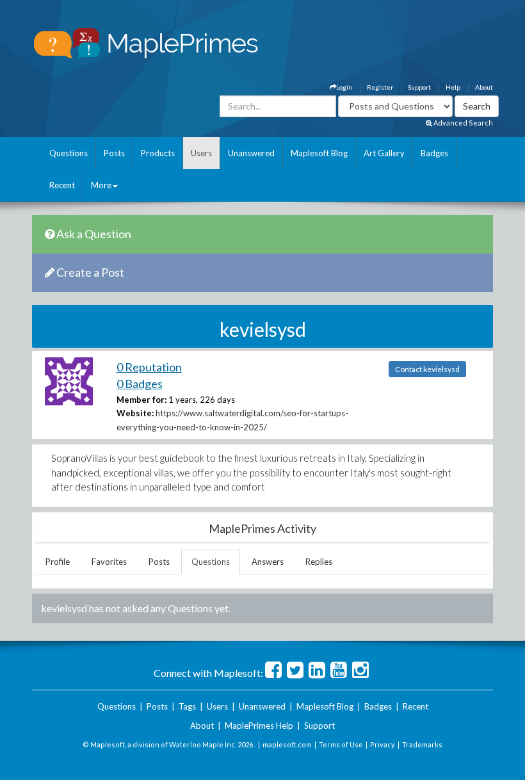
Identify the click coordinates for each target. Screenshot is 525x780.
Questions (68, 153)
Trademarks (422, 744)
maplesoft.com (287, 744)
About (484, 87)
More (101, 185)
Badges (434, 153)
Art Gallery (384, 153)
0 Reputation (149, 367)
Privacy (382, 744)
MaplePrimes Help (259, 725)
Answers (268, 562)
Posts (114, 153)
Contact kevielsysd (427, 369)
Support (419, 87)
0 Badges (140, 384)
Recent (62, 185)
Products (158, 153)
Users (201, 153)
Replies (318, 562)
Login (344, 87)
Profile (57, 562)
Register (380, 87)
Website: (135, 413)
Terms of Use (341, 744)
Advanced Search (462, 122)
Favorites (109, 562)
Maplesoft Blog (319, 153)
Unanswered (251, 153)
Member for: (141, 399)
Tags (187, 706)
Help (453, 87)
